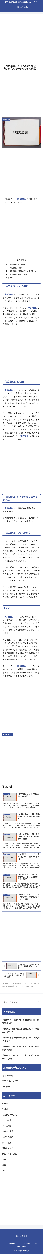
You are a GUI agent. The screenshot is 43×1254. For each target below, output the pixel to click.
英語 (4, 1165)
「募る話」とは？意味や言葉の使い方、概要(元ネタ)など (20, 1057)
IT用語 (5, 1103)
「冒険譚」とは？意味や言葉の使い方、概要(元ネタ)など (20, 1048)
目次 (18, 260)
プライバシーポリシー (11, 1081)
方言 (4, 1159)
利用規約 (6, 1087)
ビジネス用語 (7, 1137)
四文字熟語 (6, 1143)
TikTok (5, 1109)
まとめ (10, 278)
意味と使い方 (8, 734)
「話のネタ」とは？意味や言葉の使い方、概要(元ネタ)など (20, 1021)
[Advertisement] (21, 38)
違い (4, 1170)
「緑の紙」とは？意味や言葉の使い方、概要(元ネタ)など (20, 1030)
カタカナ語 (6, 1120)
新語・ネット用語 (9, 1154)
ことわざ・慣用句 (9, 1115)
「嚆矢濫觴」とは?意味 (16, 264)
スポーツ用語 (7, 1131)
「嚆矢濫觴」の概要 (15, 268)
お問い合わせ (7, 1076)
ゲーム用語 (6, 1126)
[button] (39, 1002)
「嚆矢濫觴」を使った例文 (17, 274)
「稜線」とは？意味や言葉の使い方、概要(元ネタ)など (21, 1039)
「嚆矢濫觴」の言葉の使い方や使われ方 (22, 271)
